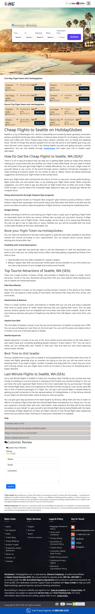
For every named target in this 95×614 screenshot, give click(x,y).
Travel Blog (11, 537)
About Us (10, 554)
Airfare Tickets (12, 545)
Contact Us (10, 558)
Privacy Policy (56, 538)
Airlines (31, 530)
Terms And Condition (55, 533)
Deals (30, 534)
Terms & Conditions (58, 590)
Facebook (80, 539)
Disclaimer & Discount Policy (57, 543)
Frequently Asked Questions (13, 549)
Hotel (8, 534)
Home (8, 527)
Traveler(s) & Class (61, 32)
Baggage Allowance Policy (59, 527)
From (16, 33)
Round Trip (18, 24)
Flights (31, 527)
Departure (38, 33)
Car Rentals (11, 530)
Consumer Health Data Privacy (58, 552)
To (25, 33)
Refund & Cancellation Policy (58, 567)
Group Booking (12, 541)
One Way (32, 24)
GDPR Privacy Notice (59, 557)
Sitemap (9, 561)
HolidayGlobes (49, 148)
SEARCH (74, 37)
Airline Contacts (35, 537)
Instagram (80, 547)
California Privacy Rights (58, 561)
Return (48, 33)
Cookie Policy (56, 548)
